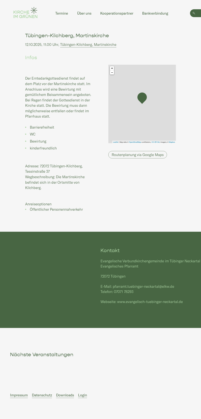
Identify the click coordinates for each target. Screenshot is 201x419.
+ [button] (112, 68)
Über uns (84, 13)
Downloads (65, 395)
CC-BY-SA (156, 142)
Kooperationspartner (116, 13)
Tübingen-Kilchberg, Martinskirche (88, 44)
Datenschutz (42, 395)
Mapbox (172, 142)
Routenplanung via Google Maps (138, 154)
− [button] (112, 72)
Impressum (19, 395)
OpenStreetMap (135, 142)
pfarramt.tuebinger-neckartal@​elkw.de (143, 286)
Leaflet (115, 142)
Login (82, 395)
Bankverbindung (155, 13)
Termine (61, 13)
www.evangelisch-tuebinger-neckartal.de (150, 301)
